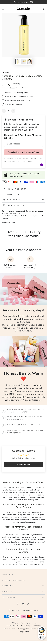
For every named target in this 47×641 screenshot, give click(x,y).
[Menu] (3, 9)
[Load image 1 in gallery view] (17, 61)
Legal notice (24, 632)
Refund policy (25, 626)
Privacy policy (37, 626)
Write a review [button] (23, 464)
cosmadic (19, 623)
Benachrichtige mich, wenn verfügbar (23, 152)
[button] (38, 9)
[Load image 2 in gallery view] (23, 61)
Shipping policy (23, 629)
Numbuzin (6, 72)
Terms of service (10, 629)
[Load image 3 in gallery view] (29, 61)
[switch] (42, 637)
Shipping (12, 87)
